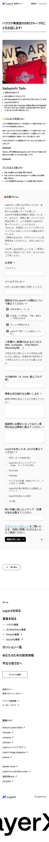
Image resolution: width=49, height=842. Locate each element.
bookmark (6, 148)
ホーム (5, 602)
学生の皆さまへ (12, 663)
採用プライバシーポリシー (12, 693)
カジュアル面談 (15, 674)
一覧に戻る (13, 567)
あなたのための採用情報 (18, 655)
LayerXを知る (11, 611)
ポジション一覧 (12, 647)
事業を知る (9, 619)
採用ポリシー (7, 689)
